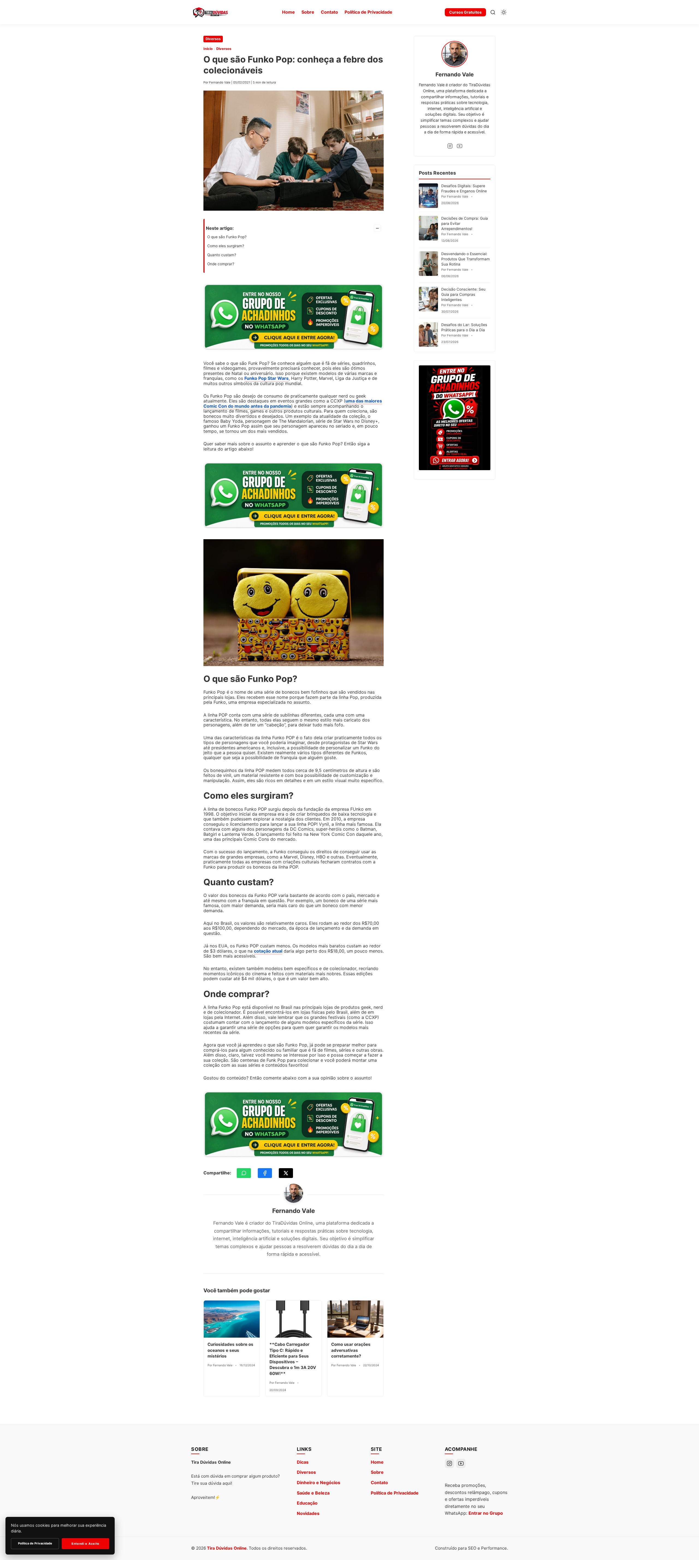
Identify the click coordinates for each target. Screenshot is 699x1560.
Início (208, 49)
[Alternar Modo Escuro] (504, 12)
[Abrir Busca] (493, 12)
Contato (329, 12)
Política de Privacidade (368, 12)
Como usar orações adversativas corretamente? (351, 1350)
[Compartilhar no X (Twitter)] (286, 1173)
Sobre (307, 12)
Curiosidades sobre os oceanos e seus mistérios (230, 1350)
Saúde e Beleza (313, 1493)
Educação (307, 1503)
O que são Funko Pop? (227, 237)
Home (288, 12)
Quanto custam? (221, 255)
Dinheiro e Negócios (318, 1482)
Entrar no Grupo (486, 1513)
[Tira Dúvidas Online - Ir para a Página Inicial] (210, 12)
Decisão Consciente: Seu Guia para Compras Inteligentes (463, 294)
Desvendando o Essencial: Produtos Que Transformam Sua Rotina (465, 259)
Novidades (308, 1513)
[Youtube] (459, 146)
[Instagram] (450, 146)
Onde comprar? (220, 264)
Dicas (303, 1462)
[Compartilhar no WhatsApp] (244, 1173)
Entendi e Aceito (85, 1544)
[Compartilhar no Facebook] (265, 1173)
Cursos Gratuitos (465, 12)
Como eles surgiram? (225, 246)
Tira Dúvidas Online (227, 1548)
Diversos (213, 39)
